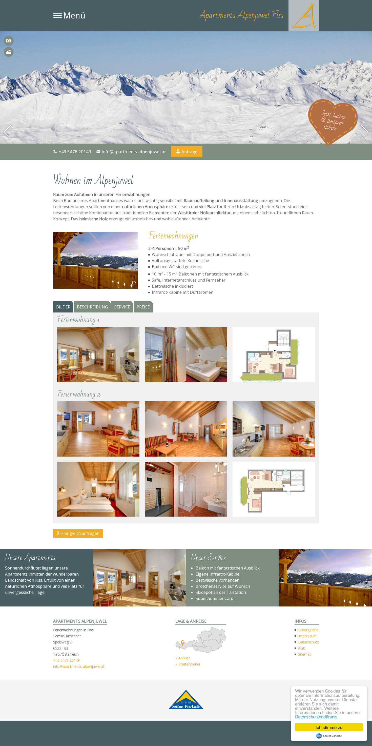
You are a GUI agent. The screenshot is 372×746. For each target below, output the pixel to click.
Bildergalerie (308, 629)
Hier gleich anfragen (79, 533)
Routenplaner (189, 664)
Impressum (307, 636)
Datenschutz (308, 642)
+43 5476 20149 (75, 151)
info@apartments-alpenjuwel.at (134, 151)
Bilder (8, 41)
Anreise (184, 658)
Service (122, 307)
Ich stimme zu (329, 727)
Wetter (8, 52)
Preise (143, 307)
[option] (186, 87)
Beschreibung (92, 307)
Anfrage (189, 151)
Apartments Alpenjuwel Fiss (241, 15)
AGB (301, 648)
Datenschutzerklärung (316, 716)
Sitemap (305, 654)
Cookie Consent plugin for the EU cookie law (329, 736)
